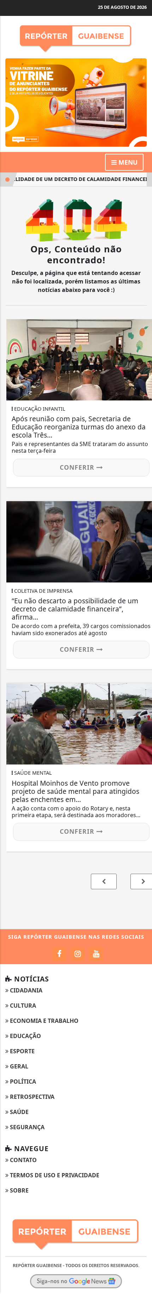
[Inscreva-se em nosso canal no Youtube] (96, 954)
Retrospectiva (31, 1097)
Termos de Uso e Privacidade (53, 1175)
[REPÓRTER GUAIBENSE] (76, 102)
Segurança (26, 1127)
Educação (24, 1036)
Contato (22, 1160)
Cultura (22, 1005)
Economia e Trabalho (43, 1021)
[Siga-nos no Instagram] (77, 954)
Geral (18, 1066)
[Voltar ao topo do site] (141, 712)
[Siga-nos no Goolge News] (76, 1281)
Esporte (21, 1051)
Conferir (78, 467)
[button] (104, 881)
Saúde (18, 1112)
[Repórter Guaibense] (76, 36)
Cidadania (25, 990)
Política (22, 1081)
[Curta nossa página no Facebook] (59, 954)
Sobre (18, 1190)
